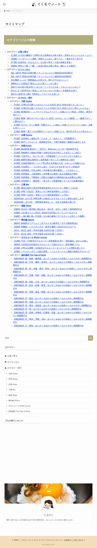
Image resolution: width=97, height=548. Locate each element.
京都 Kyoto (26, 146)
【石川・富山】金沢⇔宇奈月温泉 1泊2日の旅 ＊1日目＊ (38, 234)
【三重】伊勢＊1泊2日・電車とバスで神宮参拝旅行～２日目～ (41, 191)
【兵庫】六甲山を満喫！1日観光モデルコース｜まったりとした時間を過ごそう (49, 248)
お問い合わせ (78, 540)
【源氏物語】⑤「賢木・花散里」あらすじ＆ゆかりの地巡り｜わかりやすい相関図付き (52, 305)
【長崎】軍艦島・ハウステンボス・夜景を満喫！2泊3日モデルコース (44, 227)
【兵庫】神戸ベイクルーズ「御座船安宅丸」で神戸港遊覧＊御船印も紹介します (49, 142)
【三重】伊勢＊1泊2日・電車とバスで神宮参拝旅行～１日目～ (41, 195)
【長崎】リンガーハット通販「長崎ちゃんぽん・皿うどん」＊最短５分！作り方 (46, 59)
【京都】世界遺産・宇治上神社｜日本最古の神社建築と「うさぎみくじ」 (46, 170)
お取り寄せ (23, 52)
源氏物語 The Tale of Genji (33, 255)
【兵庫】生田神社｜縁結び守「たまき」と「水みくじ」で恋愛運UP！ (45, 138)
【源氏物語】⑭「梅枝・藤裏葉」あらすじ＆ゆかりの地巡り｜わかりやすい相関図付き (52, 259)
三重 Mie (25, 184)
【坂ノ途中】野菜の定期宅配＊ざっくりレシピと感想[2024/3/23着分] (41, 73)
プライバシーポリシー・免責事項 (58, 540)
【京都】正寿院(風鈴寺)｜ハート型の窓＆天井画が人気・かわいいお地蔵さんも (49, 163)
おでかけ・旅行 (25, 98)
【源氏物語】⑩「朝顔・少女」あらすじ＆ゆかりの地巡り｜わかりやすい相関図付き (51, 282)
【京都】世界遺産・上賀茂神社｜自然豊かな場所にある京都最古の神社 (45, 174)
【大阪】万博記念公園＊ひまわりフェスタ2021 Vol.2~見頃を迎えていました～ (48, 105)
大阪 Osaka (26, 101)
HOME (16, 540)
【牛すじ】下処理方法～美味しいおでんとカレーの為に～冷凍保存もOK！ (44, 91)
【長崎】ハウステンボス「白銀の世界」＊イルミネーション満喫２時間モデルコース (51, 251)
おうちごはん (24, 69)
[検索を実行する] (90, 338)
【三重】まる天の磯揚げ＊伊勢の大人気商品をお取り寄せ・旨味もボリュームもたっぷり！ (51, 55)
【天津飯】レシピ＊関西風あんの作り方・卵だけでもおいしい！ (39, 80)
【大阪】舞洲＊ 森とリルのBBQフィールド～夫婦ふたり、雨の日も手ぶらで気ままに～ (53, 131)
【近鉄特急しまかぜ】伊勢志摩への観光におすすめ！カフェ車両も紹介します (48, 199)
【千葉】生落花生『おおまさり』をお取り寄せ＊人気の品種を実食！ (41, 62)
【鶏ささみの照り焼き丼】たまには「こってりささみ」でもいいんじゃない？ (45, 87)
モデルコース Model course (34, 237)
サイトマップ (39, 540)
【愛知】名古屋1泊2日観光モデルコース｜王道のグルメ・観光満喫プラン (46, 244)
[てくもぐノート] (48, 4)
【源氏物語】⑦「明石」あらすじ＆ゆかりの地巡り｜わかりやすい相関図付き (48, 298)
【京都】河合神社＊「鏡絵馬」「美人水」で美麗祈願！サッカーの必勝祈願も (48, 181)
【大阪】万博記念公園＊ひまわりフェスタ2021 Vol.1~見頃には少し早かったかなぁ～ (51, 108)
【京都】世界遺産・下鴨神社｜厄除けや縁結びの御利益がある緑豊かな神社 (47, 177)
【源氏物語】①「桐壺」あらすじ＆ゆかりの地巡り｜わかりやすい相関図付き (48, 326)
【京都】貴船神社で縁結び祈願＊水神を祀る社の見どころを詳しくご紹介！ (47, 153)
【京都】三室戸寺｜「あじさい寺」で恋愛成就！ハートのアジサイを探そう (47, 156)
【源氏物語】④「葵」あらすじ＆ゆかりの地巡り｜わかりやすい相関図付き (47, 309)
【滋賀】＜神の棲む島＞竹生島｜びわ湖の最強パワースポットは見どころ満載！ (49, 216)
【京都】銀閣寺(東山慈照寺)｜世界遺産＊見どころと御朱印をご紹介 (44, 160)
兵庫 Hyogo (26, 135)
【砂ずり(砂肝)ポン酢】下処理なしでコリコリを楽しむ (35, 94)
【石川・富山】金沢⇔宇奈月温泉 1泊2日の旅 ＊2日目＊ (38, 230)
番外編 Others (27, 220)
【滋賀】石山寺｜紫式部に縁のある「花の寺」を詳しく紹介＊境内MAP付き (47, 209)
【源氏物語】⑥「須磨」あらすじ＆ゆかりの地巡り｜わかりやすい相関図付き (48, 302)
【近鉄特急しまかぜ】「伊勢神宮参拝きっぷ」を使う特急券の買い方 (44, 202)
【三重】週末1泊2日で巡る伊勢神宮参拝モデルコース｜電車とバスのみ (45, 188)
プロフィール (26, 540)
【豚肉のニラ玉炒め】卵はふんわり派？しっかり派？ (34, 83)
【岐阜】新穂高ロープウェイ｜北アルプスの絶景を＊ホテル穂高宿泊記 (45, 223)
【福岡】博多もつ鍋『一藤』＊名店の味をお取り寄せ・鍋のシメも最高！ (43, 66)
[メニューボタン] (4, 4)
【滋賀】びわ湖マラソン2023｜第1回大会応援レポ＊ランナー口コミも (45, 213)
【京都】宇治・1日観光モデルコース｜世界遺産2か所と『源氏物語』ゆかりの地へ (50, 241)
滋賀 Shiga (26, 206)
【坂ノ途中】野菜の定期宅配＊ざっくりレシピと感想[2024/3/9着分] (40, 76)
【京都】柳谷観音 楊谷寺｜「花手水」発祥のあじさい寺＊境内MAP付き (46, 149)
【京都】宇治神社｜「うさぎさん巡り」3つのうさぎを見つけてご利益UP (46, 167)
